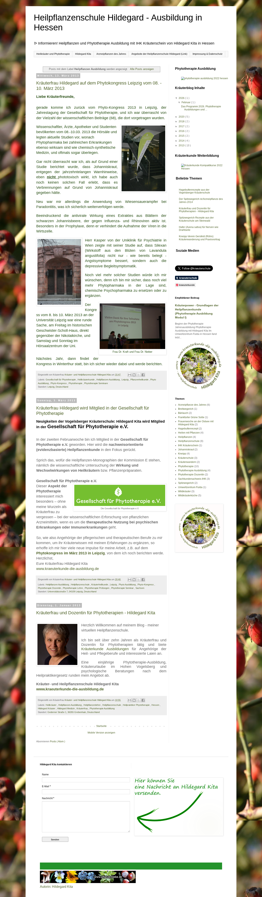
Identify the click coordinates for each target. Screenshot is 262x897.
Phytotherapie (76, 383)
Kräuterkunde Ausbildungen (105, 649)
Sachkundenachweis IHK (192, 478)
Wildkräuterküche (188, 495)
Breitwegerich (185, 408)
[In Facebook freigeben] (143, 375)
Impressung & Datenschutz (207, 54)
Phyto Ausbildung (127, 584)
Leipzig (125, 379)
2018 (182, 121)
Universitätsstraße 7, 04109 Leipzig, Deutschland (71, 591)
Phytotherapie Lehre (73, 588)
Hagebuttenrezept (188, 428)
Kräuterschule (186, 458)
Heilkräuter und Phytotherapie (53, 54)
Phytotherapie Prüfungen (97, 588)
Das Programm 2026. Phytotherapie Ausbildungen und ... (201, 108)
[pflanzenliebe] (88, 882)
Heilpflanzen (185, 437)
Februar (186, 102)
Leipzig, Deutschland (57, 387)
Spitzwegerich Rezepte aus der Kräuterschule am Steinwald (196, 219)
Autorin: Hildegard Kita (56, 886)
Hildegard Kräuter (47, 708)
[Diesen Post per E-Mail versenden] (130, 375)
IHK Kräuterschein (188, 445)
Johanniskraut (186, 449)
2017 (182, 126)
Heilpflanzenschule (80, 584)
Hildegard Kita (83, 54)
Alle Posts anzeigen (142, 69)
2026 (182, 98)
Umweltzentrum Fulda (190, 487)
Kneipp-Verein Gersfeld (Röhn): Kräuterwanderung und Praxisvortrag (199, 238)
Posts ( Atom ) (57, 741)
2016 (182, 131)
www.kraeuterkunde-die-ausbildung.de (67, 569)
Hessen (155, 705)
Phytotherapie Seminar (122, 588)
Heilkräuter (51, 705)
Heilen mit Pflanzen (189, 432)
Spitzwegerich (186, 483)
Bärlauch (183, 413)
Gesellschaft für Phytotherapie (61, 379)
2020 (182, 116)
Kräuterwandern (187, 462)
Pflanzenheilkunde (139, 379)
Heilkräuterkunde (86, 379)
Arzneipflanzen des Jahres (111, 54)
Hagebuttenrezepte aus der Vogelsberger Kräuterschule (194, 191)
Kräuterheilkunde (100, 584)
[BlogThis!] (134, 375)
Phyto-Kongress (59, 383)
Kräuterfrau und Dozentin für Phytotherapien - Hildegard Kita (95, 612)
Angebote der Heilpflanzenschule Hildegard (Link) (159, 54)
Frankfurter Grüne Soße (191, 417)
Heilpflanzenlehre (92, 705)
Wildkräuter (184, 491)
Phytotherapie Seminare (96, 383)
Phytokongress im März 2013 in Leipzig (70, 553)
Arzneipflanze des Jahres (192, 404)
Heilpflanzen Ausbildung (108, 379)
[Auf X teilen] (139, 375)
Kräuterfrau (82, 708)
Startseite (101, 726)
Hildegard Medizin (66, 708)
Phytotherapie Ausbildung (102, 708)
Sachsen (140, 588)
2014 (182, 140)
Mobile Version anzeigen (101, 732)
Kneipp (182, 453)
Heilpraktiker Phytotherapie (136, 705)
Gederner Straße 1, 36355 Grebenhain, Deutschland (73, 712)
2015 (182, 135)
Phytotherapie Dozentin (50, 588)
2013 (182, 145)
